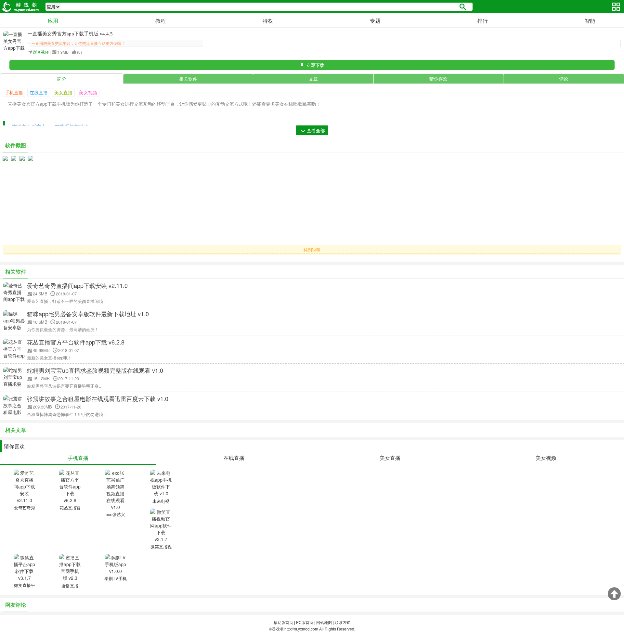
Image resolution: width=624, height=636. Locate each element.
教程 (160, 20)
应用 (53, 20)
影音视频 (41, 52)
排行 (482, 20)
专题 (375, 20)
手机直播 (14, 92)
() (79, 52)
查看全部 (316, 130)
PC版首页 (304, 622)
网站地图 (324, 622)
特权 (268, 20)
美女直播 (63, 92)
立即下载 (315, 65)
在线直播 (39, 92)
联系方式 (342, 622)
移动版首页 (283, 622)
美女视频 (88, 92)
